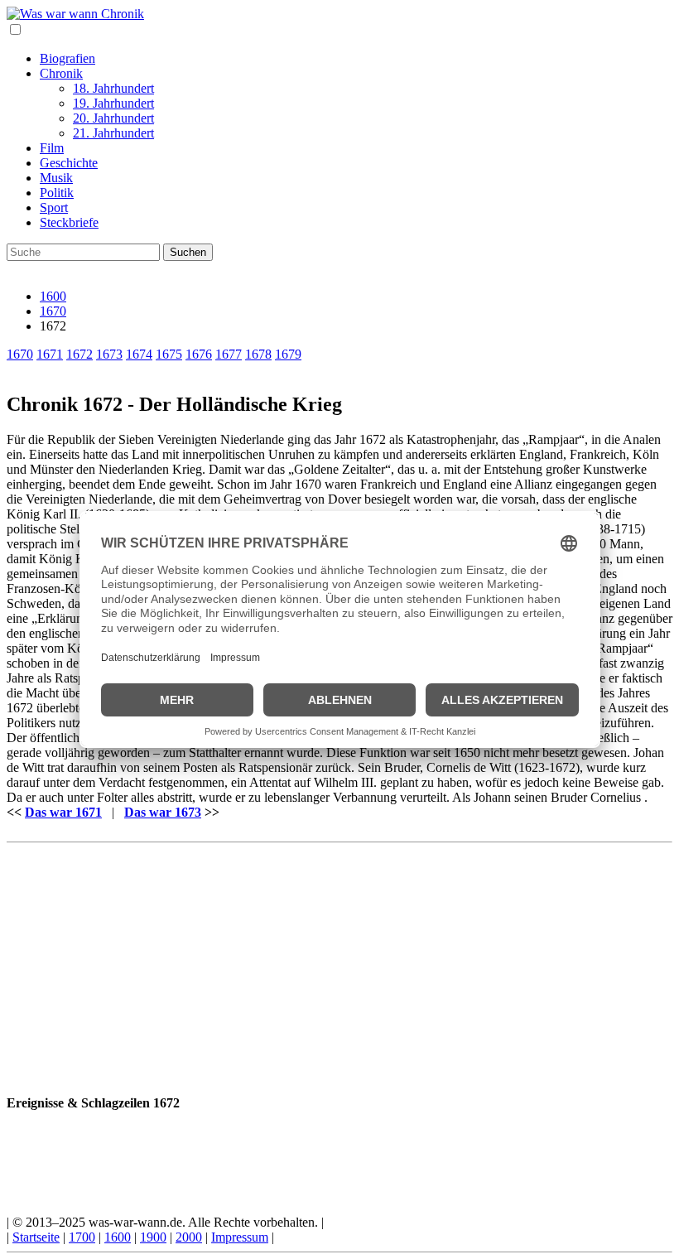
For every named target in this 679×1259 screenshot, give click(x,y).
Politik (57, 193)
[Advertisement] (339, 965)
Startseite (36, 1237)
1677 (228, 354)
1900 (153, 1237)
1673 (109, 354)
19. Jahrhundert (113, 103)
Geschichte (69, 163)
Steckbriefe (69, 222)
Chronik (61, 73)
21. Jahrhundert (113, 133)
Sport (54, 207)
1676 (198, 354)
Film (52, 148)
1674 (139, 354)
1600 (53, 296)
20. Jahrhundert (113, 118)
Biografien (67, 58)
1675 (169, 354)
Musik (56, 178)
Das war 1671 (63, 812)
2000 (189, 1237)
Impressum (239, 1237)
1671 (49, 354)
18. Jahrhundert (113, 88)
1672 (79, 354)
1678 (258, 354)
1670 (53, 311)
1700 (82, 1237)
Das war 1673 (162, 812)
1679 (288, 354)
